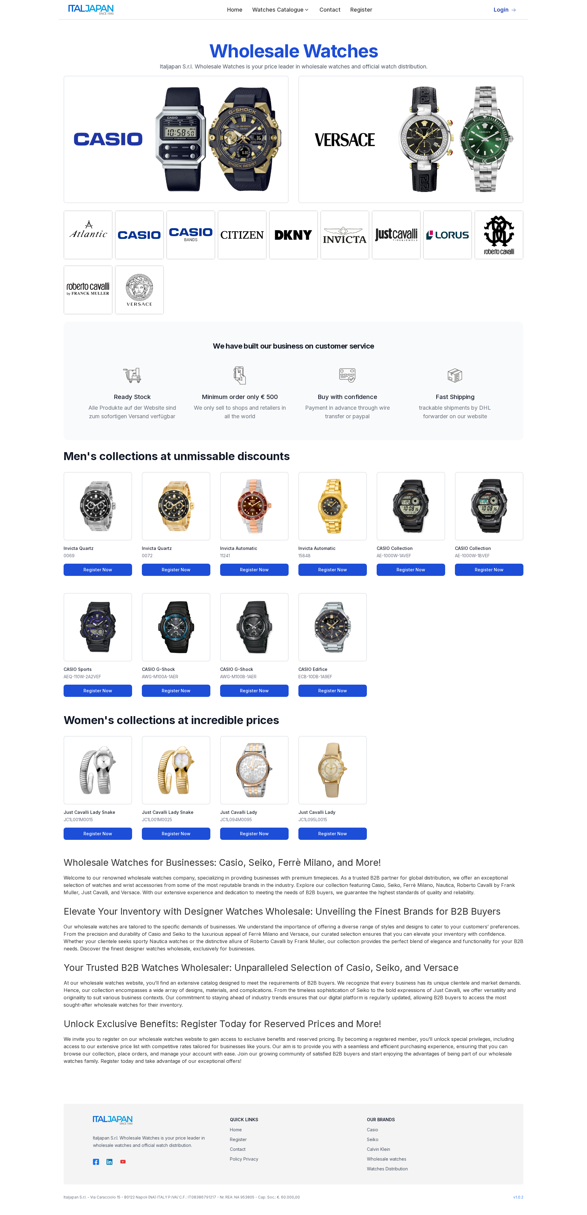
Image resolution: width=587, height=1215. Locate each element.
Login (501, 9)
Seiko (372, 1139)
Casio (372, 1129)
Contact (330, 9)
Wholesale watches (386, 1159)
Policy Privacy (244, 1159)
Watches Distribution (387, 1168)
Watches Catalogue (278, 9)
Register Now (97, 569)
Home (234, 9)
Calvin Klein (378, 1149)
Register (361, 9)
